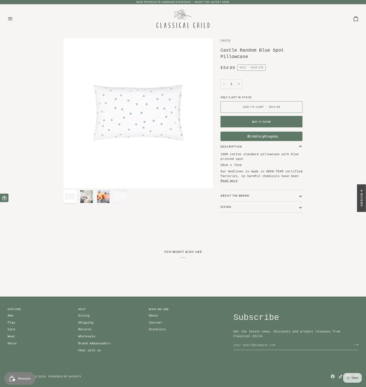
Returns (85, 329)
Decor (12, 343)
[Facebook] (333, 376)
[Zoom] (138, 113)
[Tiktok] (340, 376)
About (153, 315)
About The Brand (235, 196)
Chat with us (89, 350)
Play (11, 322)
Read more (229, 181)
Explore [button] (14, 309)
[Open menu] (14, 19)
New (10, 315)
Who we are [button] (159, 309)
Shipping (85, 322)
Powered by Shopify (64, 376)
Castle (225, 40)
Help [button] (82, 309)
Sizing (226, 207)
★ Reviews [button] (362, 198)
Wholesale (86, 336)
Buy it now (261, 122)
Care (11, 329)
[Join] (354, 344)
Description (231, 147)
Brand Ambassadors (94, 343)
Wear (11, 336)
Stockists (157, 329)
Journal (155, 322)
